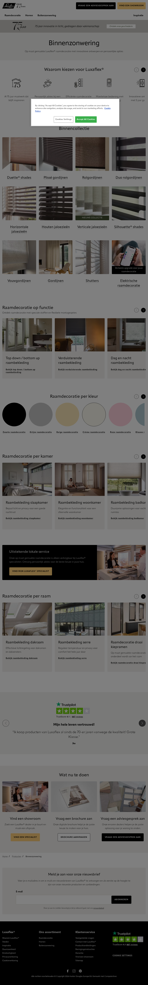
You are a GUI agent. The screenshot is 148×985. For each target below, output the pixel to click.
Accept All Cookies (86, 119)
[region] (75, 112)
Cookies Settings (63, 119)
